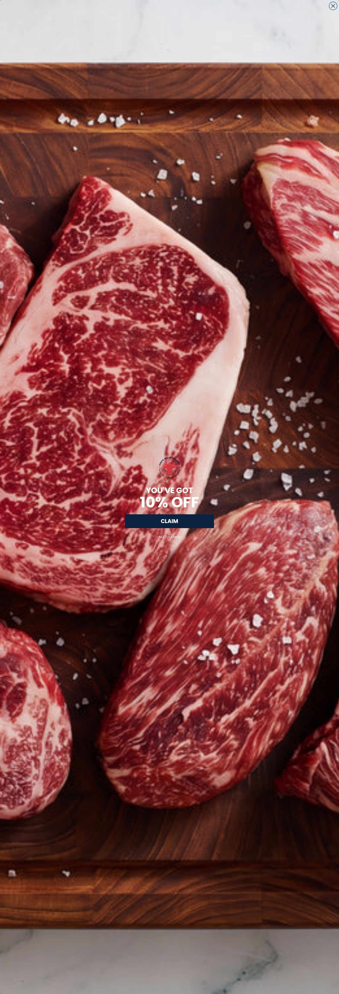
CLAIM (169, 521)
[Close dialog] (333, 6)
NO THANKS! (170, 536)
